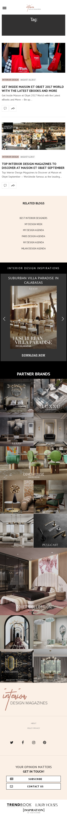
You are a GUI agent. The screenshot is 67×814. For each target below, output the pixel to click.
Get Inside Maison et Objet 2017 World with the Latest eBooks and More (33, 89)
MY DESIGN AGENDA (33, 230)
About (33, 723)
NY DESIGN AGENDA (33, 242)
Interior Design (10, 80)
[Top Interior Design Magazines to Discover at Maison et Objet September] (33, 136)
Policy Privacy (33, 728)
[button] (62, 318)
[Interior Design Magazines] (33, 8)
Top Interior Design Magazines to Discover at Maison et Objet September (33, 166)
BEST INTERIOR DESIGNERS (33, 218)
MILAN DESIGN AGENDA (33, 248)
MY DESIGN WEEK (34, 224)
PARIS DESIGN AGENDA (33, 236)
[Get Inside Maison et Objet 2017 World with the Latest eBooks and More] (33, 58)
